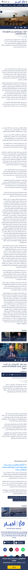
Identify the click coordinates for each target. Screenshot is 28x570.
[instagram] (17, 549)
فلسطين (6, 5)
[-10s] (22, 375)
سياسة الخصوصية (7, 562)
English (5, 1)
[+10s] (25, 375)
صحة (10, 5)
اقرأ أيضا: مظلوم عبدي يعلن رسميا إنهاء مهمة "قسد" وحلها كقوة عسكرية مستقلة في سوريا (14, 467)
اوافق (14, 567)
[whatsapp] (23, 549)
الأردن (14, 5)
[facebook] (5, 549)
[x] (11, 549)
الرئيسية (26, 5)
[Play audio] (3, 374)
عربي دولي (24, 37)
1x (6, 374)
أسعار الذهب (19, 5)
